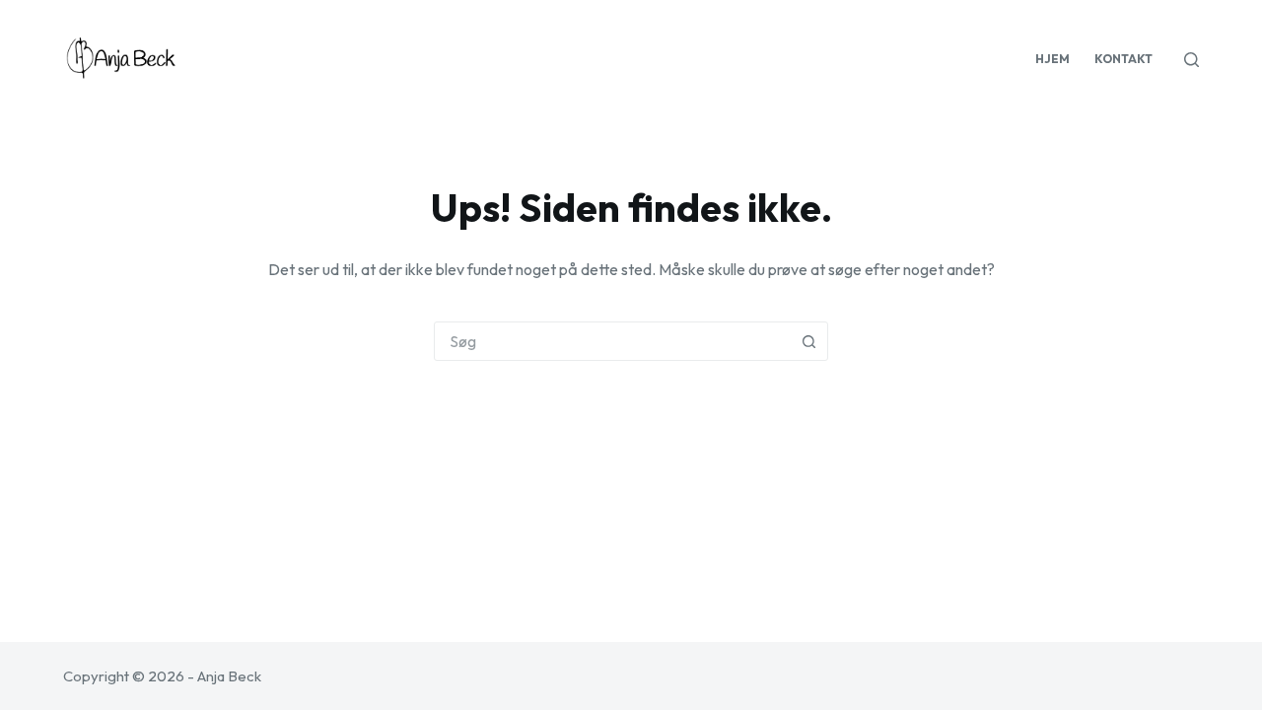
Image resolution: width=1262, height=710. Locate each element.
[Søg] (1191, 59)
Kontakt (1123, 58)
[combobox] (612, 341)
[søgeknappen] (808, 341)
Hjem (1052, 58)
